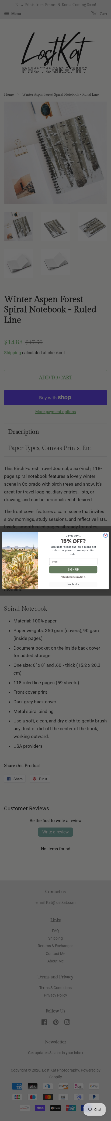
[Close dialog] (105, 535)
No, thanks (73, 584)
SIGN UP (73, 569)
